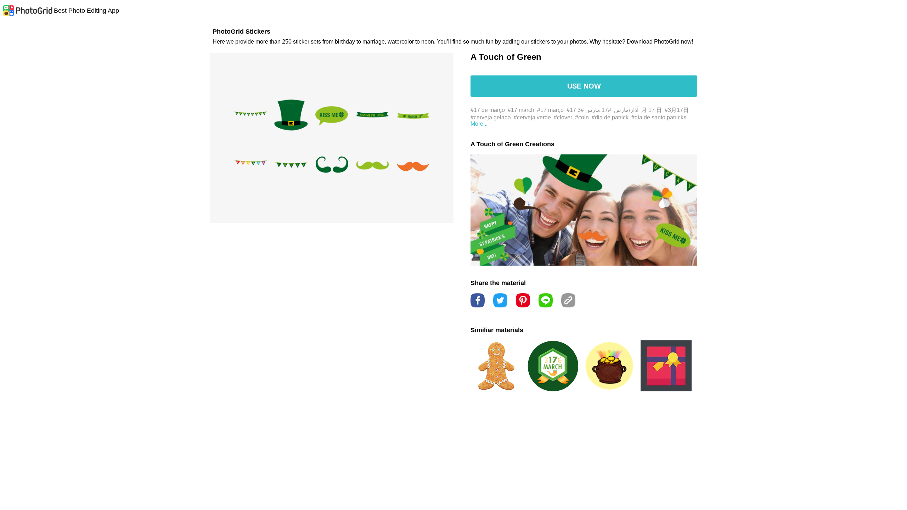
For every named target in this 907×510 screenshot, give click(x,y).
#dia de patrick (610, 117)
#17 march (521, 110)
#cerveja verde (532, 117)
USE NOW (584, 86)
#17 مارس (598, 110)
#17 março (550, 110)
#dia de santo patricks (658, 117)
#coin (582, 117)
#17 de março (488, 110)
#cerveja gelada (491, 117)
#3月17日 (677, 110)
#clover (563, 117)
